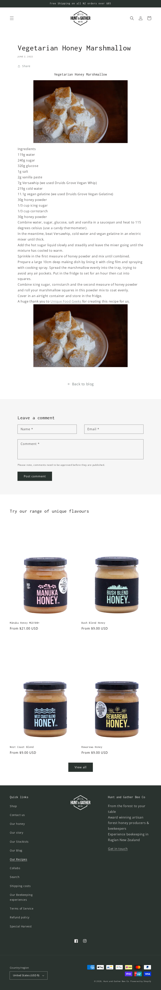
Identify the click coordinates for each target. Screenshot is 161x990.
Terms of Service (22, 908)
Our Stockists (19, 841)
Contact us (17, 815)
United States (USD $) (26, 975)
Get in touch (118, 849)
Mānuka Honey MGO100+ (25, 623)
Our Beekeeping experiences (21, 897)
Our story (16, 832)
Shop (13, 806)
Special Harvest (21, 926)
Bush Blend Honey (93, 623)
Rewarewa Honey (91, 747)
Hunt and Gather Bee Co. (116, 981)
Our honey (17, 824)
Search (15, 877)
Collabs (15, 868)
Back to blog (83, 384)
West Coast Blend (22, 747)
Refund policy (19, 917)
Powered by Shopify (140, 981)
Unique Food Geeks (65, 301)
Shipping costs (20, 886)
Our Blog (16, 850)
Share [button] (26, 66)
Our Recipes (18, 859)
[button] (11, 18)
